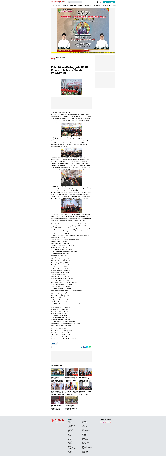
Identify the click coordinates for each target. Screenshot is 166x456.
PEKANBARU (88, 5)
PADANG (70, 438)
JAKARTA (70, 439)
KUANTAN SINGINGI (86, 430)
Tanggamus (84, 425)
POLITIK (83, 450)
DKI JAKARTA (84, 434)
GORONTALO (71, 447)
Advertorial (84, 427)
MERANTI (80, 5)
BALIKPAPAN (84, 444)
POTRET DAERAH (85, 442)
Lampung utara (85, 439)
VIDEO (69, 452)
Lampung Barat (71, 425)
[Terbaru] (97, 2)
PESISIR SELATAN (72, 450)
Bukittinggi (70, 440)
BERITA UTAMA (71, 437)
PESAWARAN (106, 5)
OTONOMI (84, 448)
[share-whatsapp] (90, 347)
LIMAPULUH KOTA (72, 448)
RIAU (83, 437)
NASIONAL (84, 429)
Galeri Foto (53, 65)
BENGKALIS (70, 433)
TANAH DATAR (85, 451)
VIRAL (83, 440)
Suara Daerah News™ (62, 422)
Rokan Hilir (70, 427)
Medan (69, 442)
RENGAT (70, 443)
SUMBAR (84, 438)
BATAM (69, 446)
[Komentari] (52, 347)
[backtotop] (83, 417)
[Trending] (100, 2)
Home (52, 5)
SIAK (69, 431)
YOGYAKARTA (85, 452)
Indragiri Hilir (84, 426)
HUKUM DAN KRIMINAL (87, 447)
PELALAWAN (84, 433)
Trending (58, 5)
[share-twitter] (87, 347)
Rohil (69, 434)
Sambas (70, 451)
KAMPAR (65, 5)
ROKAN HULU (71, 429)
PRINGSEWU (97, 5)
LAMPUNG (70, 426)
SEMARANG (84, 443)
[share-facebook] (84, 347)
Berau (83, 431)
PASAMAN (73, 5)
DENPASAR (84, 446)
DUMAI (69, 435)
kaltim (69, 444)
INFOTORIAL (71, 430)
